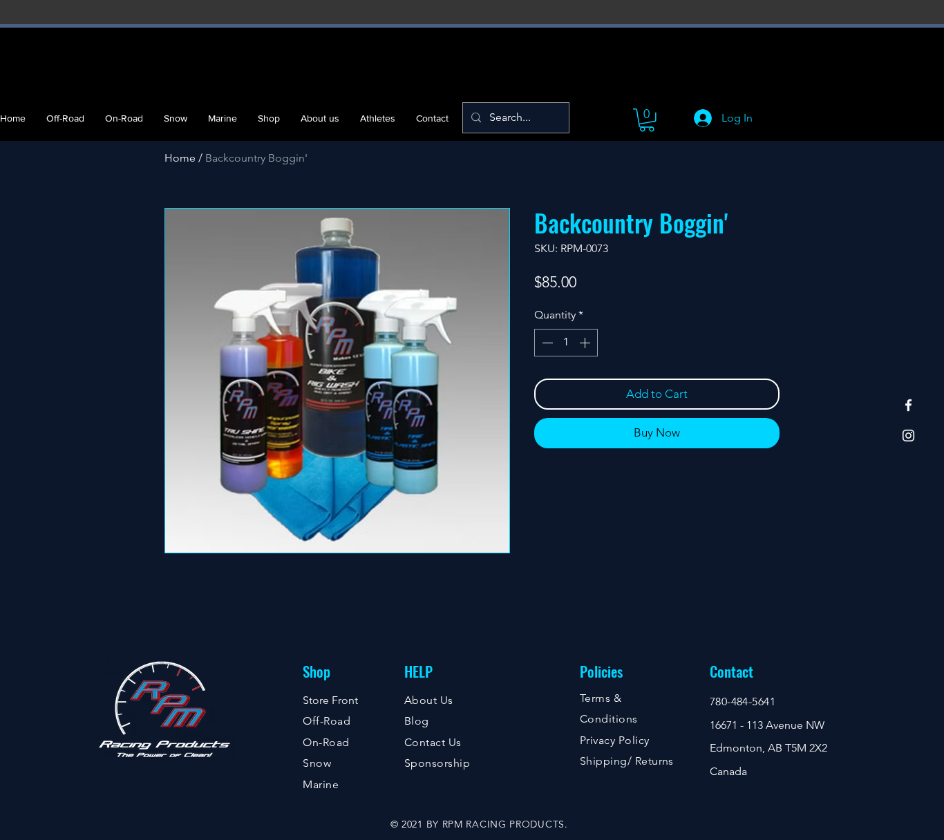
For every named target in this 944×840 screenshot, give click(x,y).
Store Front (330, 700)
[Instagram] (908, 435)
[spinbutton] (566, 343)
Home (180, 157)
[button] (647, 120)
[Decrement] (546, 343)
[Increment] (586, 343)
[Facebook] (908, 405)
